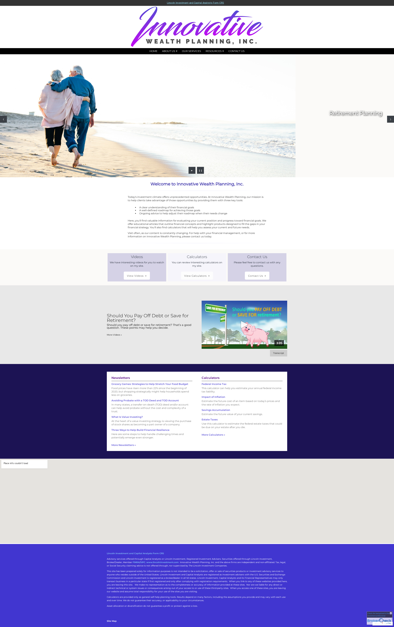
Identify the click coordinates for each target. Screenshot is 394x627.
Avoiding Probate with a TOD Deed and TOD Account (145, 400)
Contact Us (236, 51)
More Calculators (213, 434)
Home (153, 51)
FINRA (136, 562)
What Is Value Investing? (127, 416)
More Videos (114, 335)
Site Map (112, 621)
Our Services (191, 51)
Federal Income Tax (214, 384)
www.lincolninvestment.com (162, 562)
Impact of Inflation (213, 397)
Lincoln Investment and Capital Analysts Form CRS (195, 2)
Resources (214, 51)
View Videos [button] (135, 275)
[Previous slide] (3, 119)
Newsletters (120, 378)
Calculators (210, 378)
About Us (168, 51)
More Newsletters (123, 445)
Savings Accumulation (216, 410)
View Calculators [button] (195, 275)
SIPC (142, 562)
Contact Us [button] (255, 275)
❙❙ (201, 170)
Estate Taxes (210, 419)
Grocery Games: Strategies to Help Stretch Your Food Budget (149, 384)
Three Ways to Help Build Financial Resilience (140, 430)
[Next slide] (390, 119)
